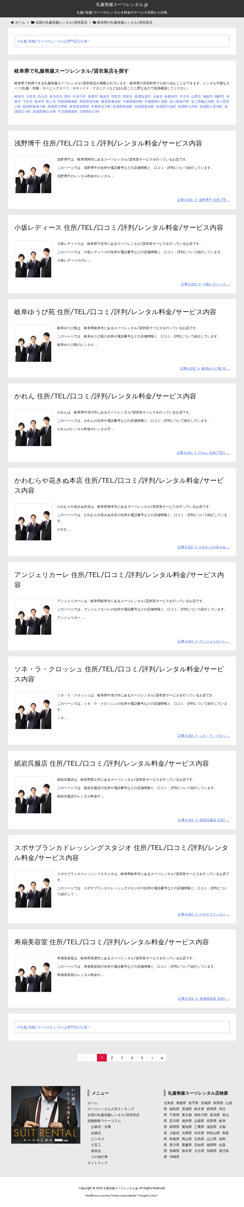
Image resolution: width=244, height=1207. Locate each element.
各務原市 (171, 96)
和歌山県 (213, 1132)
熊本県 (187, 1150)
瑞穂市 (208, 96)
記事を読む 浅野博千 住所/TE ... (203, 199)
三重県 (199, 1126)
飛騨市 (219, 96)
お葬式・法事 (101, 1126)
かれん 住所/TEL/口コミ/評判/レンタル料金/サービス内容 (105, 395)
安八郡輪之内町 (202, 101)
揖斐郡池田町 (79, 106)
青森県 (181, 1102)
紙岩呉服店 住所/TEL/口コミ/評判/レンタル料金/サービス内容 (111, 763)
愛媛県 (187, 1144)
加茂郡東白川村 (44, 111)
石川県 (174, 1120)
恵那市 (128, 96)
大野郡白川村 (89, 111)
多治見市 (56, 96)
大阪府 (174, 1132)
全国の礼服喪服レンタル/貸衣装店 (113, 1114)
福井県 (187, 1120)
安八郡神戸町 (179, 101)
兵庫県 (187, 1132)
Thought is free (147, 1195)
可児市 (184, 96)
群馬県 (212, 1108)
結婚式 (96, 1132)
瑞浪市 (104, 96)
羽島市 (116, 96)
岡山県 (187, 1138)
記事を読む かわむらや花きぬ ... (204, 546)
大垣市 (31, 96)
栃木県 (199, 1108)
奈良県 (199, 1132)
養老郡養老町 (111, 101)
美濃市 (93, 96)
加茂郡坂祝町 (123, 106)
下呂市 (28, 101)
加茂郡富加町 (144, 106)
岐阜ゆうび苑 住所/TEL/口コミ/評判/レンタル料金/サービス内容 (115, 311)
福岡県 (212, 1144)
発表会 (96, 1150)
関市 (67, 96)
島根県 (174, 1138)
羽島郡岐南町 (68, 101)
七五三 (96, 1144)
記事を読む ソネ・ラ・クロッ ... (204, 735)
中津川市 (79, 96)
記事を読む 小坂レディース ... (205, 284)
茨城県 (187, 1108)
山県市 (196, 96)
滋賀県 (212, 1126)
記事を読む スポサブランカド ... (204, 914)
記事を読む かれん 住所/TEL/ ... (203, 452)
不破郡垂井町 (133, 101)
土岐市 (158, 96)
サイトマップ (97, 1162)
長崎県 (174, 1150)
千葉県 (174, 1114)
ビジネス (97, 1138)
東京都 (187, 1114)
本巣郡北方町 (101, 106)
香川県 (174, 1144)
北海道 (169, 1102)
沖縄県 (174, 1156)
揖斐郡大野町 (58, 106)
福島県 (174, 1108)
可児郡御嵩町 (68, 111)
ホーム (92, 1102)
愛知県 (187, 1126)
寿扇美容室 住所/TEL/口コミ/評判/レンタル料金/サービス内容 (111, 941)
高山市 (43, 96)
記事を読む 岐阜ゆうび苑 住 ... (205, 368)
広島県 (199, 1138)
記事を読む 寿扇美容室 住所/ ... (204, 998)
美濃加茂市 (142, 96)
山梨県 (199, 1120)
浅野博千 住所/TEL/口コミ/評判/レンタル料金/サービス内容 (108, 142)
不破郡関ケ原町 (156, 101)
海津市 (39, 101)
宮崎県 (212, 1150)
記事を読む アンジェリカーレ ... (204, 641)
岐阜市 (19, 96)
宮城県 (206, 1102)
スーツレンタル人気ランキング (110, 1108)
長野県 (212, 1120)
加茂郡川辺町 (166, 106)
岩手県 (193, 1102)
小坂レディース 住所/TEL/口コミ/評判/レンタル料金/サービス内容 (118, 227)
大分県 (199, 1150)
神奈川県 (201, 1114)
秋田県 (218, 1102)
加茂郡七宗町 (188, 106)
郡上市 (51, 101)
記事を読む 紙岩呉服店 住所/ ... (204, 819)
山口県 (212, 1138)
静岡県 (174, 1126)
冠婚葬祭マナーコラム (104, 1120)
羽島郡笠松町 (89, 101)
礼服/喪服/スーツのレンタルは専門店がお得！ (55, 41)
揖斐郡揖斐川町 (34, 106)
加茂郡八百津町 (211, 106)
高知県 (199, 1144)
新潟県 (215, 1114)
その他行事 (99, 1156)
